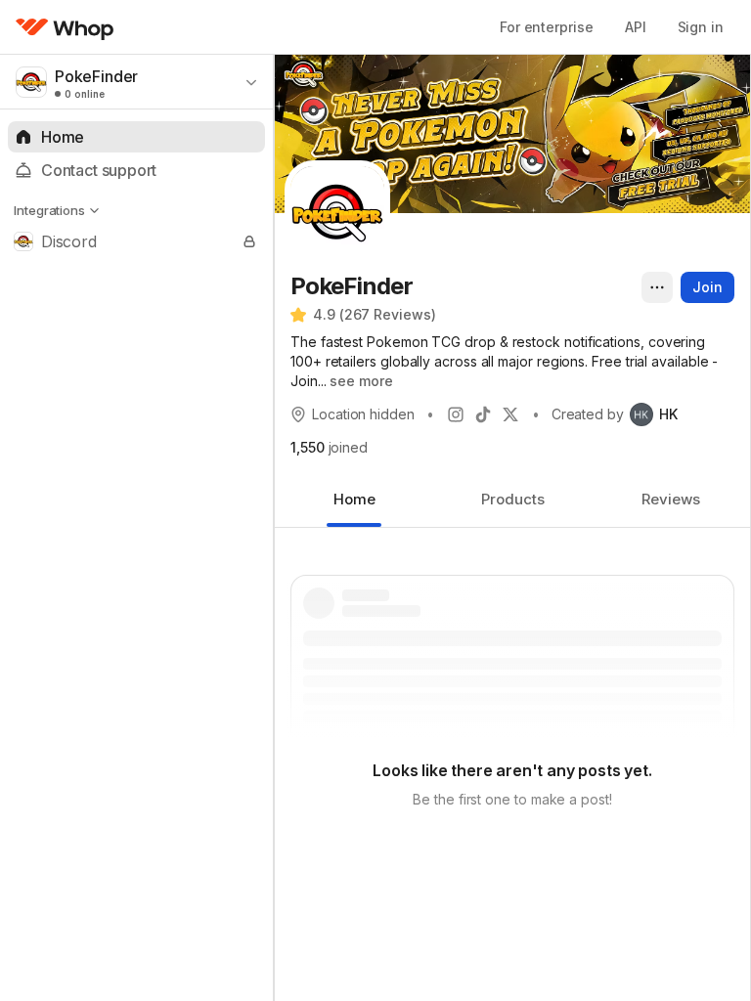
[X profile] (510, 414)
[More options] (657, 287)
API (635, 27)
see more (361, 380)
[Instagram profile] (455, 414)
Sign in (701, 27)
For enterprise (547, 27)
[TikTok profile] (483, 414)
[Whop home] (65, 27)
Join (707, 287)
